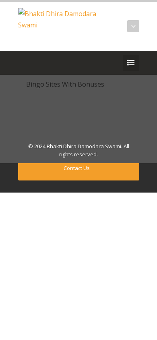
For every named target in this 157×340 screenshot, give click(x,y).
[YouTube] (47, 63)
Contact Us (77, 168)
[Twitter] (23, 63)
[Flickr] (59, 63)
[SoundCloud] (83, 63)
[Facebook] (35, 63)
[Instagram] (71, 63)
